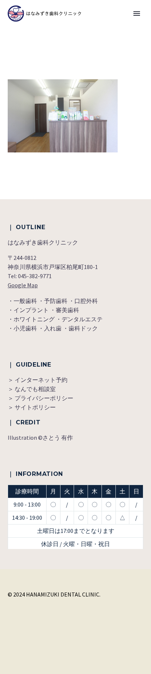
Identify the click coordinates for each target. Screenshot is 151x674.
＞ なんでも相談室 (32, 389)
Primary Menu (136, 13)
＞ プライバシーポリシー (40, 398)
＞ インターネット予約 (37, 379)
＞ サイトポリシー (32, 407)
